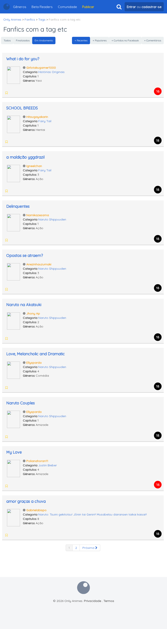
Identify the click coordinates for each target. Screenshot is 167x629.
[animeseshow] (12, 535)
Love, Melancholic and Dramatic (35, 353)
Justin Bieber (47, 465)
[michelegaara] (12, 240)
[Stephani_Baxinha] (18, 486)
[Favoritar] (6, 93)
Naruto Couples (20, 402)
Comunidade (67, 7)
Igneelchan (34, 166)
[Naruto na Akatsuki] (13, 321)
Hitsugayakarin (37, 117)
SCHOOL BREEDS (22, 107)
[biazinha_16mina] (12, 437)
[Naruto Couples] (13, 419)
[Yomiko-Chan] (12, 338)
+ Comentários (152, 40)
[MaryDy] (12, 289)
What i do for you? (22, 58)
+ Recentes (81, 40)
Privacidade (92, 601)
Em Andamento (44, 40)
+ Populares (100, 40)
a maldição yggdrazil (25, 157)
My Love (14, 452)
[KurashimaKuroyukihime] (12, 388)
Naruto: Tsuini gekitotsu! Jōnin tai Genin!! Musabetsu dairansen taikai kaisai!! (92, 514)
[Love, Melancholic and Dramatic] (13, 370)
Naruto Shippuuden (52, 219)
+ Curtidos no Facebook (125, 40)
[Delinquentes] (13, 222)
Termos (109, 601)
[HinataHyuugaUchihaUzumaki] (18, 437)
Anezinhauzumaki (38, 264)
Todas (7, 40)
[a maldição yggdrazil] (13, 173)
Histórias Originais (51, 72)
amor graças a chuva (26, 501)
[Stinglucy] (12, 191)
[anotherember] (12, 142)
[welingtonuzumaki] (18, 240)
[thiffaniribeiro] (12, 486)
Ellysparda (34, 363)
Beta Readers (42, 7)
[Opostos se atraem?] (13, 271)
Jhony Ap (33, 313)
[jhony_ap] (18, 388)
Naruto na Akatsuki (23, 304)
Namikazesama (37, 215)
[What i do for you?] (13, 75)
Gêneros (19, 7)
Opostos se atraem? (24, 255)
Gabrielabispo (36, 510)
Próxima (88, 548)
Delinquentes (18, 206)
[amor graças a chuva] (13, 517)
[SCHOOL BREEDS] (13, 124)
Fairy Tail (44, 121)
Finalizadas (23, 40)
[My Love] (13, 468)
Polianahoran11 (37, 461)
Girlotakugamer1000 (41, 68)
